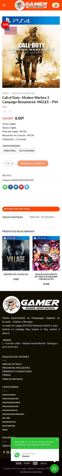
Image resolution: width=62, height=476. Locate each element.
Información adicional (17, 209)
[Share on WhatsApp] (5, 187)
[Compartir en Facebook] (10, 187)
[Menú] (4, 5)
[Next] (59, 263)
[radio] (10, 151)
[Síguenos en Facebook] (4, 452)
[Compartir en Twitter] (15, 187)
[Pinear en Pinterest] (21, 187)
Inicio (5, 93)
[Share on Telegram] (26, 187)
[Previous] (2, 263)
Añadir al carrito (32, 163)
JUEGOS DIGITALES (11, 146)
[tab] (31, 209)
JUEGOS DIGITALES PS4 (23, 93)
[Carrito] (55, 5)
